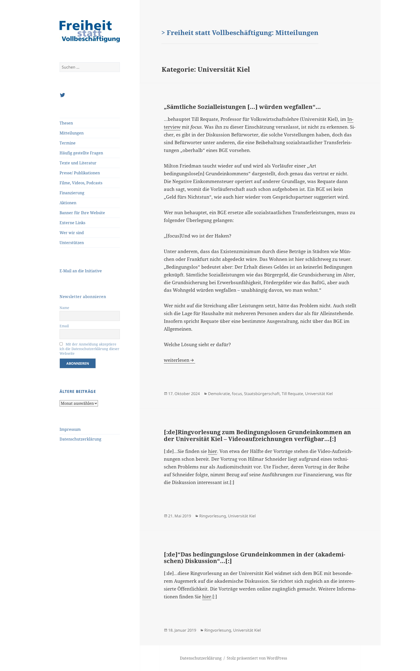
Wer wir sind (72, 232)
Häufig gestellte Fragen (81, 153)
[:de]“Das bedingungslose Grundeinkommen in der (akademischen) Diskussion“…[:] (254, 557)
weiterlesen (179, 360)
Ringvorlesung (212, 516)
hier (212, 451)
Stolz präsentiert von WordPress (257, 658)
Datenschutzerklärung (80, 439)
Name (64, 307)
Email (64, 326)
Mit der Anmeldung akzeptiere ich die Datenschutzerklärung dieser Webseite (89, 349)
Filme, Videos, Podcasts (81, 182)
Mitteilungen (72, 133)
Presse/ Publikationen (80, 173)
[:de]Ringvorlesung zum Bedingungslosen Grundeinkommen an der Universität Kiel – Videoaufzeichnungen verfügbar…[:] (257, 435)
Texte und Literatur (78, 163)
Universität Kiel (319, 393)
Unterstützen (72, 242)
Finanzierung (72, 192)
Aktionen (68, 202)
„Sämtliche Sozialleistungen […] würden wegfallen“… (242, 107)
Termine (68, 143)
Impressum (70, 429)
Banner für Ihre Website (82, 212)
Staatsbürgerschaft (262, 393)
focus (237, 393)
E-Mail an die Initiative (81, 271)
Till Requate (292, 393)
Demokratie (219, 393)
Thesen (66, 123)
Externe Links (72, 222)
